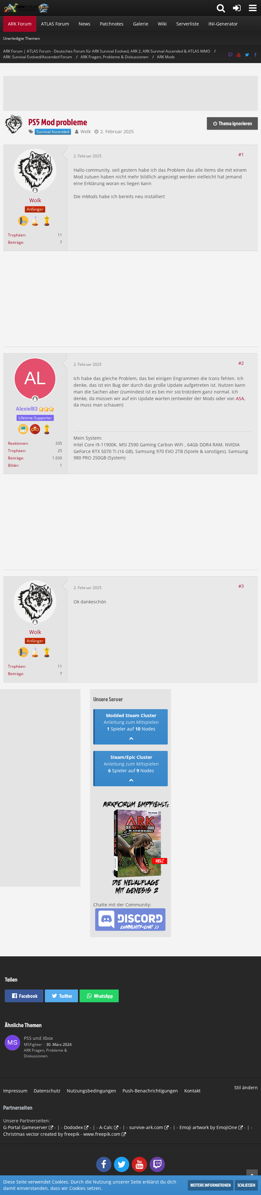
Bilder (13, 465)
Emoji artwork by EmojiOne (208, 1127)
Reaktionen (18, 443)
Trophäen (16, 235)
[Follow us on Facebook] (255, 55)
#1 (241, 154)
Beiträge (15, 242)
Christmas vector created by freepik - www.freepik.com (61, 1134)
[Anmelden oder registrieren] (236, 8)
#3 (241, 586)
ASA (240, 398)
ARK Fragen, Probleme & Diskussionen (45, 1053)
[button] (252, 8)
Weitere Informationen (210, 1185)
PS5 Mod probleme (57, 122)
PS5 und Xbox (38, 1038)
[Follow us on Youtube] (238, 55)
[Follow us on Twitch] (230, 55)
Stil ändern (246, 1087)
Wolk (86, 131)
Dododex (73, 1127)
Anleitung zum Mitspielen (131, 722)
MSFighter (33, 1044)
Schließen (246, 1185)
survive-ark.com (146, 1127)
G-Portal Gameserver (25, 1127)
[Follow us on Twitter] (247, 55)
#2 (241, 363)
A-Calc (106, 1127)
